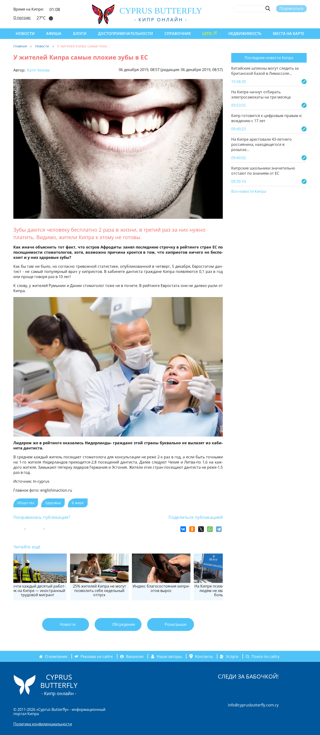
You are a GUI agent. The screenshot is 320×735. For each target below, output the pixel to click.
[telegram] (287, 19)
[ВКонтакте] (183, 529)
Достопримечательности (125, 33)
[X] (201, 529)
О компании (56, 656)
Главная (20, 46)
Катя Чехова (38, 70)
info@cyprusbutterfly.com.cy (253, 705)
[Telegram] (219, 529)
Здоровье (53, 503)
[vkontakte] (296, 19)
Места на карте (288, 33)
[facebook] (261, 19)
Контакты (204, 656)
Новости (25, 33)
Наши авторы (169, 656)
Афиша (53, 33)
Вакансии (134, 656)
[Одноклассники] (192, 529)
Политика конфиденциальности (42, 724)
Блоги (79, 33)
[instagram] (270, 19)
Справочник (177, 33)
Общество (25, 503)
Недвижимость (244, 33)
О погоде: (22, 17)
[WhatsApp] (210, 529)
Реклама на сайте (97, 656)
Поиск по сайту (265, 656)
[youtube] (304, 19)
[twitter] (278, 19)
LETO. (207, 33)
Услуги (232, 656)
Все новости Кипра (248, 191)
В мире (78, 503)
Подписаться (291, 8)
